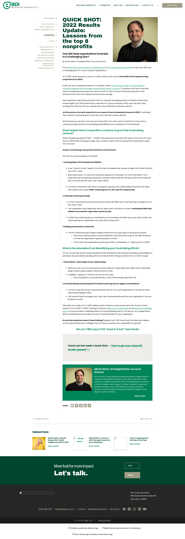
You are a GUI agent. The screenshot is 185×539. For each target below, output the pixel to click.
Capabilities (104, 5)
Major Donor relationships (118, 308)
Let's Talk (172, 5)
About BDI (117, 5)
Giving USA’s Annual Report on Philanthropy (85, 67)
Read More (140, 396)
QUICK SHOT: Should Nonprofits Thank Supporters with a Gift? (58, 440)
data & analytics (47, 47)
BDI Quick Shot (48, 24)
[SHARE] (53, 35)
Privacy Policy (104, 520)
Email (130, 475)
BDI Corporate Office (140, 492)
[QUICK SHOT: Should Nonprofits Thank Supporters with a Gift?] (39, 443)
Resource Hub (132, 5)
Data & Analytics (47, 27)
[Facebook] (45, 35)
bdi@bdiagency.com (64, 509)
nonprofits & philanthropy (48, 64)
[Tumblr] (49, 35)
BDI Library (115, 509)
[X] (47, 35)
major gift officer (46, 55)
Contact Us (147, 5)
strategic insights (46, 68)
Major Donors (47, 52)
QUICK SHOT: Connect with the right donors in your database (99, 440)
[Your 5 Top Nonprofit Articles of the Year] (120, 443)
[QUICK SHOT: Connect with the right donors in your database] (79, 443)
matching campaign (45, 58)
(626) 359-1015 (45, 509)
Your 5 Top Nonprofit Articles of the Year (139, 439)
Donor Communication (44, 30)
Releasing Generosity (86, 5)
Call (130, 465)
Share (51, 41)
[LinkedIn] (51, 35)
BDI (86, 520)
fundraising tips (47, 50)
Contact (81, 509)
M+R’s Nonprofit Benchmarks (119, 67)
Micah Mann (49, 18)
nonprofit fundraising (44, 61)
